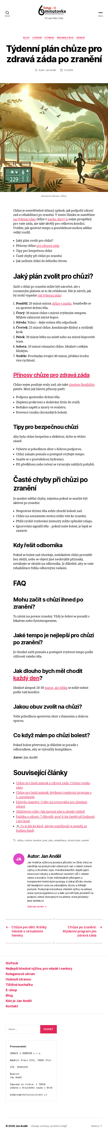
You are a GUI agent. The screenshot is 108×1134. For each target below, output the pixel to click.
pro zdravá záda (47, 246)
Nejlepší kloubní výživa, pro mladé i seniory (39, 968)
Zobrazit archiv (36, 906)
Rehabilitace (65, 37)
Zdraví (80, 37)
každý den (26, 678)
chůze (20, 840)
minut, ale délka (56, 688)
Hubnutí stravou (18, 979)
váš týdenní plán (49, 295)
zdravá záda (74, 374)
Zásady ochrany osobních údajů (49, 1126)
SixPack (12, 963)
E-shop (11, 990)
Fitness (49, 37)
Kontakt (12, 1006)
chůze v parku (61, 304)
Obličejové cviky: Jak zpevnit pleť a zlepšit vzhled (50, 812)
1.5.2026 (68, 70)
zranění (85, 840)
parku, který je (58, 219)
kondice (37, 840)
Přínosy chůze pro (35, 374)
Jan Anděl (51, 70)
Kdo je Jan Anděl (19, 1001)
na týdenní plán (24, 219)
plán (51, 840)
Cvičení (37, 37)
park (45, 840)
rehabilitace (60, 840)
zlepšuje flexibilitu (82, 385)
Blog (26, 37)
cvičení (28, 840)
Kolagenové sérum (20, 974)
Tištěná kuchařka (19, 985)
